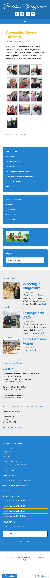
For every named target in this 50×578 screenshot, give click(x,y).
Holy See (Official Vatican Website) (15, 485)
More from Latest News (12, 363)
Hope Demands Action (14, 167)
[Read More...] (38, 333)
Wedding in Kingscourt (14, 156)
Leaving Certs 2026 (13, 161)
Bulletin (9, 204)
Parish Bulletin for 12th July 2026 (15, 511)
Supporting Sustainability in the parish (20, 177)
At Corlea (9, 187)
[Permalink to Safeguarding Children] (17, 241)
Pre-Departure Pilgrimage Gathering (19, 172)
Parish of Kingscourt (25, 7)
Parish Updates (11, 214)
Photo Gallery (20, 134)
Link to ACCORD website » (12, 427)
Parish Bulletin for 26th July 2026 (15, 501)
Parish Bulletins (13, 496)
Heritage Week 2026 (13, 182)
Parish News (10, 209)
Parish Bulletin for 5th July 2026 (14, 516)
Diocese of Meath (9, 475)
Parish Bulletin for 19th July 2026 (15, 506)
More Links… (7, 490)
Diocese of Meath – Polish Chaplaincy (16, 480)
